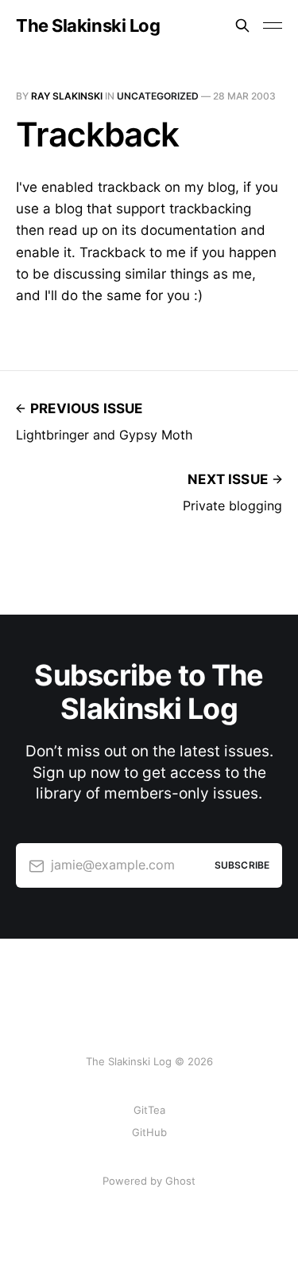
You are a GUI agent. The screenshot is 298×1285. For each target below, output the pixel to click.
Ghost (180, 1180)
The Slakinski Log (88, 25)
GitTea (149, 1109)
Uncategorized (158, 96)
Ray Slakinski (67, 96)
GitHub (149, 1132)
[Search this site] (242, 25)
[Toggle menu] (272, 25)
